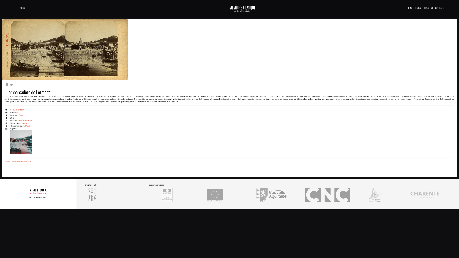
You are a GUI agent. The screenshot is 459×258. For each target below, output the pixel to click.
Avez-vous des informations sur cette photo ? (18, 161)
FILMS (410, 8)
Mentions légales (42, 197)
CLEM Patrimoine (18, 110)
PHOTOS (418, 8)
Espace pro (32, 197)
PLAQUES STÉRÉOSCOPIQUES (433, 8)
